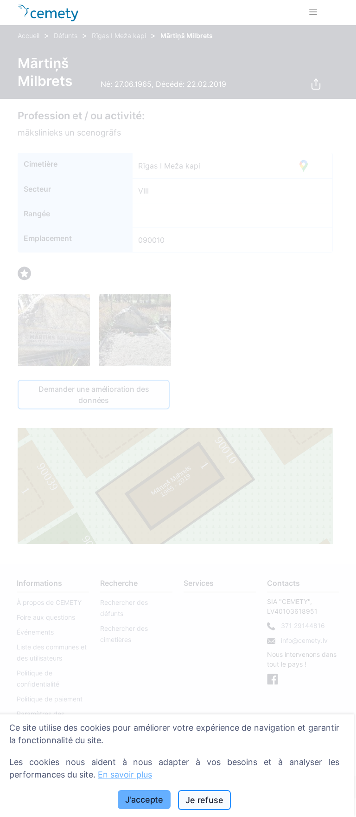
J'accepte (144, 799)
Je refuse (204, 800)
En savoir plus (125, 774)
